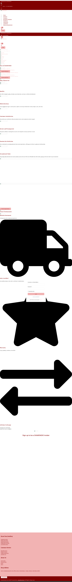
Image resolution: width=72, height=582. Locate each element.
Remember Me (31, 291)
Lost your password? (36, 296)
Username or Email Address (33, 282)
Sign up (40, 299)
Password (29, 286)
